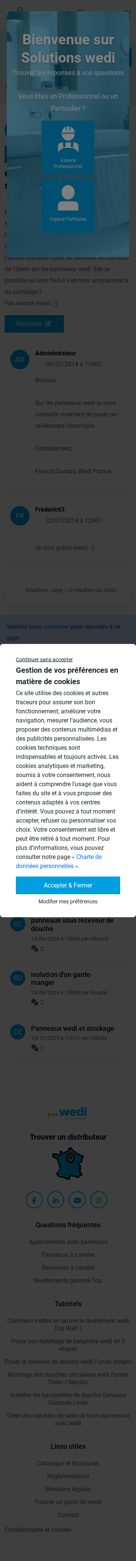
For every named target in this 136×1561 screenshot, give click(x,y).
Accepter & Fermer (68, 885)
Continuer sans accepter (44, 659)
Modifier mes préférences (68, 901)
